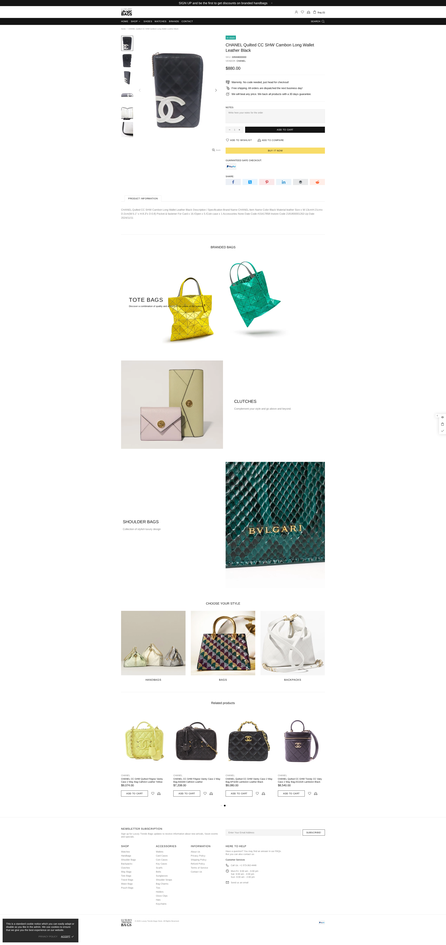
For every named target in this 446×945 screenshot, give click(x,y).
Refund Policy (198, 863)
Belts (158, 871)
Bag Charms (162, 883)
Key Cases (161, 863)
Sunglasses (162, 875)
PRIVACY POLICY (48, 936)
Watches (125, 851)
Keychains (161, 903)
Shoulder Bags (128, 859)
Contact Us (196, 871)
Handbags (126, 855)
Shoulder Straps (164, 879)
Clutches (125, 867)
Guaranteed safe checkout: (244, 160)
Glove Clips (162, 895)
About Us (195, 851)
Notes (229, 107)
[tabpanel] (144, 757)
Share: (230, 176)
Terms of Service (199, 867)
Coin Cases (162, 859)
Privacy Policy (198, 855)
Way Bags (126, 871)
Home (123, 29)
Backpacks (126, 863)
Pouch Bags (127, 887)
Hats (158, 899)
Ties (158, 887)
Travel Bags (127, 879)
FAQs (278, 851)
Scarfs (159, 867)
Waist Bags (127, 883)
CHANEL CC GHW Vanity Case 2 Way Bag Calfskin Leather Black (143, 780)
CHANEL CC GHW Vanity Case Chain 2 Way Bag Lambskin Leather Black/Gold (196, 780)
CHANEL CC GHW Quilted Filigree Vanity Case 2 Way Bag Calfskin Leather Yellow (246, 780)
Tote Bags (126, 875)
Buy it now (275, 150)
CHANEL (241, 61)
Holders (160, 891)
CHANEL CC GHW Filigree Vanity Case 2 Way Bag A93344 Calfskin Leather (301, 780)
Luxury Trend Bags (126, 12)
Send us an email (239, 882)
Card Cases (162, 855)
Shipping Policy (198, 859)
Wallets (159, 851)
